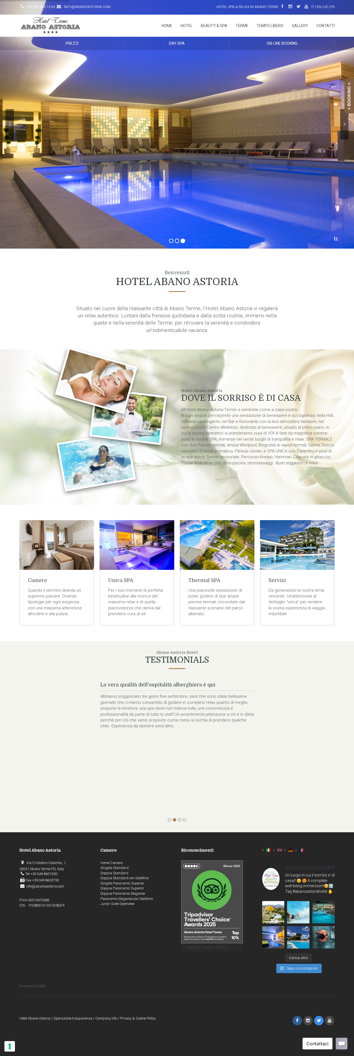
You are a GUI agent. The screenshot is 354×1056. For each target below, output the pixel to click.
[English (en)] (279, 850)
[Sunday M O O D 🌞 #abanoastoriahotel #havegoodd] (323, 937)
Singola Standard (114, 868)
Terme (242, 25)
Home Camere (111, 863)
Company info (106, 1018)
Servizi (197, 580)
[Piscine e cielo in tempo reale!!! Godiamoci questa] (298, 937)
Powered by (32, 986)
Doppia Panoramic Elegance (122, 893)
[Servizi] (217, 545)
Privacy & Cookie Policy (138, 1018)
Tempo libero (270, 25)
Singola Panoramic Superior (122, 883)
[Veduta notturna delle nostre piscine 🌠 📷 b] (323, 912)
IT (312, 7)
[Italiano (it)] (268, 850)
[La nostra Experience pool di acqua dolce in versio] (273, 937)
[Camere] (297, 545)
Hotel (186, 25)
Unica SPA (40, 580)
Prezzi (72, 43)
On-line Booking (282, 43)
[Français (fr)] (301, 850)
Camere (278, 580)
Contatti (325, 25)
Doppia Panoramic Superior (122, 888)
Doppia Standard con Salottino (124, 878)
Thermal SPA (124, 580)
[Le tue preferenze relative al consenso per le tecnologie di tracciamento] (9, 1046)
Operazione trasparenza (72, 1018)
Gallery (300, 25)
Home (167, 25)
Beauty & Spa (214, 25)
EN (319, 7)
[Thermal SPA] (137, 545)
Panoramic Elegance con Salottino (126, 899)
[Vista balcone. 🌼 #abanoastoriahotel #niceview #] (273, 912)
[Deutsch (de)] (290, 850)
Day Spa (177, 43)
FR (332, 7)
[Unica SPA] (56, 545)
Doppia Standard (114, 873)
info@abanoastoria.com (86, 7)
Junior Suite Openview (117, 904)
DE (326, 7)
